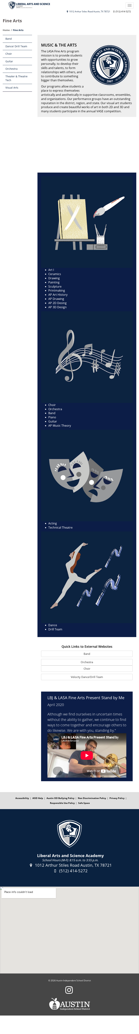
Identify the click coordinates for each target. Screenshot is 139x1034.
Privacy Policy (117, 798)
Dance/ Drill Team (16, 46)
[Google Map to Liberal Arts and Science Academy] (69, 930)
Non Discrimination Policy (92, 798)
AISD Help (37, 798)
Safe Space (84, 803)
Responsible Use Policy (62, 803)
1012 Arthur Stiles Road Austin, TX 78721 (89, 11)
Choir (8, 53)
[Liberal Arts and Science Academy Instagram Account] (69, 992)
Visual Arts (11, 87)
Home (6, 30)
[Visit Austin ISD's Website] (69, 1004)
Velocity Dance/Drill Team (87, 677)
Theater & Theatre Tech (16, 78)
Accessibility (22, 798)
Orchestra (11, 68)
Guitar (9, 61)
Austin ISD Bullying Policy (60, 798)
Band (8, 38)
